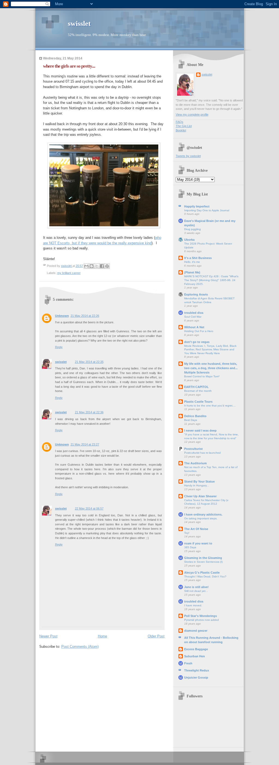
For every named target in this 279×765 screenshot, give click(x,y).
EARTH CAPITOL (196, 386)
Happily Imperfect (197, 206)
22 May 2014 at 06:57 (89, 508)
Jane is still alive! (196, 587)
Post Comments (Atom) (80, 646)
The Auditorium (195, 463)
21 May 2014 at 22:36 (89, 412)
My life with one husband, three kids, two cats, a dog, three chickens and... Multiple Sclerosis (211, 368)
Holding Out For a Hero (198, 331)
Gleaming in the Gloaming (203, 557)
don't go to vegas (197, 342)
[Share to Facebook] (102, 266)
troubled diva (193, 312)
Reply (59, 347)
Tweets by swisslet (188, 156)
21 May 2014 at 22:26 (85, 315)
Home (102, 636)
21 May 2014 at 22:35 (89, 361)
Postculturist (193, 448)
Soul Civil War (192, 316)
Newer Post (48, 636)
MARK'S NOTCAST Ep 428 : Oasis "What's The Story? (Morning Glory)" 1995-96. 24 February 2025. (211, 280)
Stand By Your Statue (199, 481)
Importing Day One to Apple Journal (206, 210)
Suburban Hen (194, 656)
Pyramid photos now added (201, 619)
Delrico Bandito (195, 416)
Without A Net (194, 327)
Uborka (189, 239)
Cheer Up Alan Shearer (200, 496)
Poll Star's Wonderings (200, 616)
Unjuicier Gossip (196, 677)
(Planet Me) (192, 272)
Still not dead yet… (196, 590)
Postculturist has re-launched (202, 452)
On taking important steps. (200, 518)
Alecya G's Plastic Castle (202, 572)
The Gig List (184, 126)
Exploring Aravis (196, 294)
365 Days (190, 547)
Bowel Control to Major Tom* (202, 376)
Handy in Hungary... (196, 485)
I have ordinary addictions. (203, 514)
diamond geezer (195, 630)
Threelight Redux (196, 670)
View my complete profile (192, 114)
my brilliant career (69, 273)
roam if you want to (198, 543)
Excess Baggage (196, 649)
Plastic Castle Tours (198, 401)
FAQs (179, 122)
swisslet (79, 24)
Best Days (190, 419)
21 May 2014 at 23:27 (85, 444)
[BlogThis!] (91, 266)
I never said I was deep (200, 430)
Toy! (186, 532)
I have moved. (193, 605)
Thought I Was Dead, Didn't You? (205, 576)
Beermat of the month (198, 390)
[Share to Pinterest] (107, 266)
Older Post (156, 636)
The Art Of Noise (196, 529)
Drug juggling (192, 229)
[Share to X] (96, 266)
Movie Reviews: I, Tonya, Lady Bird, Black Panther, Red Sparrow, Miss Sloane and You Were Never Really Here (210, 349)
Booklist (181, 130)
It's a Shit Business (198, 258)
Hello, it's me (192, 261)
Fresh (188, 663)
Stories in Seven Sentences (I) (203, 561)
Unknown (62, 315)
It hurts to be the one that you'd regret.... (210, 405)
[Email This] (86, 266)
